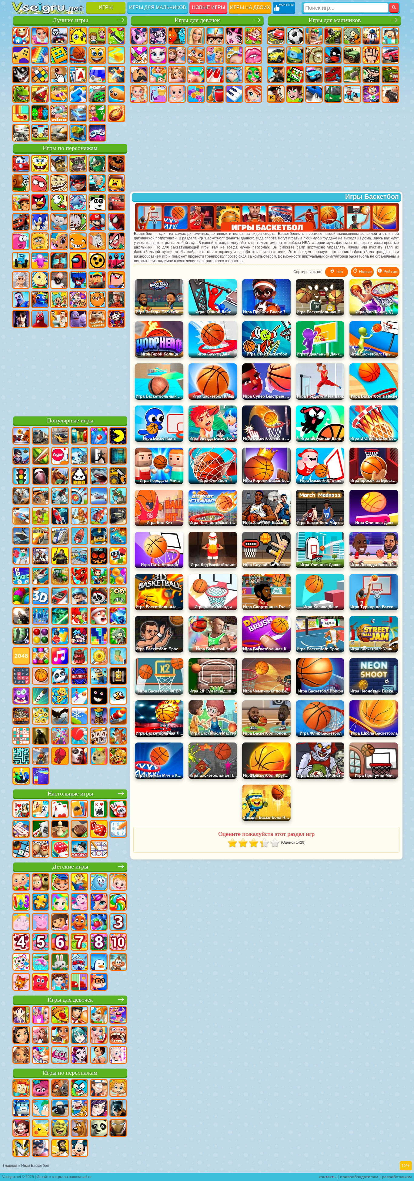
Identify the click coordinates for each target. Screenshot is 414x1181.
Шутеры (352, 94)
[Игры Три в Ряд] (118, 616)
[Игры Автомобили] (60, 436)
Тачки (116, 202)
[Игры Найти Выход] (118, 456)
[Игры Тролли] (40, 1088)
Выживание (352, 74)
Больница (196, 74)
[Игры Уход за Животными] (40, 1055)
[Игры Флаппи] (118, 696)
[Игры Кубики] (118, 556)
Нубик (116, 280)
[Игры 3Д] (40, 596)
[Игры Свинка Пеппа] (40, 922)
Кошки (196, 55)
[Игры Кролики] (79, 962)
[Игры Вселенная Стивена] (21, 1128)
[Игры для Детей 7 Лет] (79, 942)
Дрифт (314, 94)
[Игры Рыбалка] (40, 576)
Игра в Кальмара (116, 260)
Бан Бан (40, 319)
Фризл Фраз (21, 241)
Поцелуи (253, 55)
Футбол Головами (40, 133)
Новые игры (208, 7)
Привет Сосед (21, 299)
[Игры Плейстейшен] (118, 736)
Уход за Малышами (177, 94)
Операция (234, 74)
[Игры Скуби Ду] (79, 1128)
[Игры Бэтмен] (118, 1108)
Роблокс (97, 280)
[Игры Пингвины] (98, 962)
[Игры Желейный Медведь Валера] (40, 982)
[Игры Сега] (40, 616)
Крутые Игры (78, 113)
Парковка (276, 36)
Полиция (314, 74)
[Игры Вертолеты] (98, 516)
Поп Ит (40, 55)
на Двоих (97, 36)
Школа (97, 113)
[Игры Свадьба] (98, 1035)
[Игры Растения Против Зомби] (118, 636)
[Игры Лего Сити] (98, 536)
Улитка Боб (21, 183)
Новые (21, 36)
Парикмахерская (234, 55)
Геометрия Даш (59, 55)
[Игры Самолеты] (98, 496)
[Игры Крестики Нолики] (98, 849)
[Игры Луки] (79, 496)
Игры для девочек (197, 20)
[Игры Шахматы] (60, 829)
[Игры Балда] (98, 736)
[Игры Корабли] (21, 536)
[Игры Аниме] (79, 1035)
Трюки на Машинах (97, 94)
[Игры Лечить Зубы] (118, 1035)
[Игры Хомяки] (98, 982)
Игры (106, 7)
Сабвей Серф (21, 202)
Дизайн (196, 94)
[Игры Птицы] (60, 716)
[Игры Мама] (98, 1055)
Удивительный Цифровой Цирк (116, 319)
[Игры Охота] (21, 496)
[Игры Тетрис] (98, 636)
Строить (78, 133)
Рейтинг (390, 271)
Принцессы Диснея (139, 94)
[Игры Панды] (60, 676)
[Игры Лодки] (79, 536)
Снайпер (276, 74)
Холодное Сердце (177, 55)
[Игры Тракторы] (60, 576)
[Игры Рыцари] (118, 756)
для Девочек (40, 36)
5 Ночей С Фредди (116, 163)
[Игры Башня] (98, 716)
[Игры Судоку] (118, 829)
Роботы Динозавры (333, 74)
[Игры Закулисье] (40, 736)
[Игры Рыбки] (79, 922)
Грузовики (352, 55)
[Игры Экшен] (21, 436)
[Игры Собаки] (98, 1015)
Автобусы (333, 94)
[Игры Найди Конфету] (118, 902)
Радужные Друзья (40, 299)
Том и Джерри (97, 241)
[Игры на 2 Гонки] (21, 516)
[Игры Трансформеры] (21, 1148)
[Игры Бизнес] (118, 656)
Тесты (215, 36)
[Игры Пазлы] (40, 902)
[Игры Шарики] (118, 576)
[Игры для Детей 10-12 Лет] (118, 942)
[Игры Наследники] (98, 1108)
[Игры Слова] (40, 716)
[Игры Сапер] (21, 849)
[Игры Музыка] (60, 656)
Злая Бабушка (97, 183)
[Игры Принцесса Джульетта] (60, 902)
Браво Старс (97, 260)
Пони (139, 36)
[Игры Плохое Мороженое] (79, 476)
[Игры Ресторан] (79, 1015)
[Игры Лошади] (60, 476)
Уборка (215, 94)
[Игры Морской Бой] (118, 536)
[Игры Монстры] (21, 696)
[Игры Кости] (60, 849)
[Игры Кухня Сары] (21, 1015)
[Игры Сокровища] (40, 656)
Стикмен (333, 55)
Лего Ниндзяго (97, 163)
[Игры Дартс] (21, 716)
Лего (116, 183)
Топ (339, 271)
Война (59, 133)
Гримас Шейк (78, 319)
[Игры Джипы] (40, 496)
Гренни (59, 280)
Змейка (116, 94)
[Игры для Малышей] (21, 882)
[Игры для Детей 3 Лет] (118, 922)
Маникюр (215, 74)
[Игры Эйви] (21, 1055)
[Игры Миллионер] (79, 676)
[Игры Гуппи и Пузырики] (118, 1088)
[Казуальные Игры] (60, 736)
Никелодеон (59, 113)
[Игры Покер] (118, 809)
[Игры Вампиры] (79, 756)
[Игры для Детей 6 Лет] (60, 942)
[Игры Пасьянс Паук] (98, 809)
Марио (97, 222)
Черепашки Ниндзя (295, 55)
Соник (40, 222)
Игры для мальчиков (157, 7)
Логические (40, 74)
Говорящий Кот (78, 163)
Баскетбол (116, 113)
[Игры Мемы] (98, 756)
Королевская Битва (371, 36)
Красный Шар (40, 183)
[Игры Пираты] (98, 596)
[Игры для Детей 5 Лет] (40, 942)
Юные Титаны (116, 241)
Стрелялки (390, 94)
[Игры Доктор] (21, 556)
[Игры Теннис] (79, 736)
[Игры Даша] (60, 922)
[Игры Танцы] (118, 1015)
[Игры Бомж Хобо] (60, 1148)
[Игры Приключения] (40, 516)
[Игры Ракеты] (40, 696)
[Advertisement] (70, 371)
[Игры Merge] (21, 776)
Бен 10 (295, 94)
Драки (371, 55)
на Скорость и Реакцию (78, 94)
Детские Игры (78, 36)
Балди (40, 280)
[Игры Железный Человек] (118, 1128)
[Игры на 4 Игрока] (79, 436)
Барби (196, 36)
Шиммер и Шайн (59, 241)
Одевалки (215, 55)
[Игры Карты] (60, 809)
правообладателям (359, 1176)
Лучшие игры (70, 20)
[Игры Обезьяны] (118, 962)
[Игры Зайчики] (60, 962)
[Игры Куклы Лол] (60, 1055)
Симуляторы (59, 36)
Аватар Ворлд (78, 299)
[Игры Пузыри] (98, 922)
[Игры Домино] (21, 829)
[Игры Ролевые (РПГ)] (21, 456)
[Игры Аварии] (79, 556)
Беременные (158, 74)
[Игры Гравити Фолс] (98, 1088)
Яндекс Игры (21, 55)
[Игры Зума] (21, 596)
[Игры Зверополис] (60, 1088)
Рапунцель (177, 74)
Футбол (295, 36)
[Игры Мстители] (40, 1148)
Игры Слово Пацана (116, 299)
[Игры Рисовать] (21, 962)
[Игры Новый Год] (98, 616)
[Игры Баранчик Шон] (60, 1108)
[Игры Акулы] (98, 476)
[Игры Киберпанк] (60, 556)
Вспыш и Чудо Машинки (21, 222)
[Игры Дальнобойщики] (40, 436)
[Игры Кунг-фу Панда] (98, 1128)
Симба (97, 299)
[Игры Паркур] (60, 496)
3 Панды (97, 202)
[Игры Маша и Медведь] (40, 882)
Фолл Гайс (40, 260)
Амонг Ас (78, 260)
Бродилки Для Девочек (253, 36)
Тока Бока (59, 299)
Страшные (21, 74)
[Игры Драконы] (79, 576)
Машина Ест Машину (390, 74)
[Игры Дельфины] (40, 962)
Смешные (97, 55)
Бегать (371, 94)
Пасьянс (78, 74)
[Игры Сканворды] (21, 736)
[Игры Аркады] (118, 436)
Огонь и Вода (177, 36)
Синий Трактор (21, 260)
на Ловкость (116, 36)
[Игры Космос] (60, 516)
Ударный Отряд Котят (78, 222)
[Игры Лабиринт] (21, 756)
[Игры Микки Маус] (79, 1148)
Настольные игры (70, 793)
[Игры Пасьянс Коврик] (40, 829)
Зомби (352, 36)
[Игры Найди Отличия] (79, 982)
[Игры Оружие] (21, 616)
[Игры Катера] (60, 596)
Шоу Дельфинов (78, 202)
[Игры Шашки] (79, 829)
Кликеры (59, 74)
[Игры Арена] (79, 516)
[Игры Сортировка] (40, 776)
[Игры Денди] (118, 676)
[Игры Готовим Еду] (60, 1035)
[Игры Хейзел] (118, 882)
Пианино (234, 94)
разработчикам (397, 1176)
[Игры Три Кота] (21, 982)
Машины (276, 55)
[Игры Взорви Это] (79, 456)
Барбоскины (59, 222)
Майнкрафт (390, 36)
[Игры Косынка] (79, 809)
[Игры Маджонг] (40, 809)
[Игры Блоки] (60, 636)
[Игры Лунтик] (79, 902)
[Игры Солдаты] (79, 596)
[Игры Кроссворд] (21, 576)
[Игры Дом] (40, 1035)
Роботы (295, 74)
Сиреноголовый (59, 260)
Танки (333, 36)
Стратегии (314, 36)
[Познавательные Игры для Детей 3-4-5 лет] (79, 882)
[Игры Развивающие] (60, 882)
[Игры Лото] (40, 849)
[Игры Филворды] (21, 676)
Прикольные (40, 94)
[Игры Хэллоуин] (98, 556)
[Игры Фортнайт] (40, 556)
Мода (158, 94)
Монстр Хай (234, 36)
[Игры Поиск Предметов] (21, 636)
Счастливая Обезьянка (78, 241)
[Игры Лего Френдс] (21, 1035)
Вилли (21, 163)
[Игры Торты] (79, 656)
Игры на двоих (250, 7)
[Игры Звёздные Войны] (60, 616)
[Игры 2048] (21, 656)
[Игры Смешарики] (98, 882)
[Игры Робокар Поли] (21, 1108)
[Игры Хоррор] (98, 696)
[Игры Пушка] (118, 716)
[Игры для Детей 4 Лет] (21, 942)
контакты (327, 1176)
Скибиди (59, 319)
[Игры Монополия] (79, 849)
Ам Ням (59, 202)
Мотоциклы (314, 55)
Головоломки (21, 113)
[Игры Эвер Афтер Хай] (79, 1055)
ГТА (276, 94)
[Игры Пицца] (60, 1015)
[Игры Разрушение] (98, 656)
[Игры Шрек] (60, 1128)
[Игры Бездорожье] (118, 516)
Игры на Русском (97, 74)
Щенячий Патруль (59, 163)
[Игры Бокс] (60, 756)
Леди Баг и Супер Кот (78, 183)
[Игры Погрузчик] (118, 476)
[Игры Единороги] (98, 902)
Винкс (253, 94)
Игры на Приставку (97, 133)
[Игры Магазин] (40, 1015)
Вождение (21, 133)
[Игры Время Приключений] (79, 1108)
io (116, 55)
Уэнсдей (21, 319)
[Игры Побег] (98, 456)
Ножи (116, 74)
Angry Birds (40, 202)
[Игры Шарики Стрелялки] (98, 436)
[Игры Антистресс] (60, 696)
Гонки (390, 55)
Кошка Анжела (158, 55)
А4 (21, 280)
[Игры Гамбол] (79, 1088)
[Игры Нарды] (98, 829)
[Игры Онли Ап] (40, 756)
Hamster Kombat (97, 319)
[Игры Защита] (118, 496)
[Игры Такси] (40, 536)
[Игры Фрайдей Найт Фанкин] (79, 636)
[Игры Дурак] (21, 809)
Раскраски (139, 55)
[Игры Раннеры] (98, 676)
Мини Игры (59, 94)
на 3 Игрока (40, 113)
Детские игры (70, 866)
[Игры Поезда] (60, 536)
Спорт (78, 55)
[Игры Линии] (40, 636)
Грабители (371, 74)
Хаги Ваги (78, 280)
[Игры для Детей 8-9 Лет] (98, 942)
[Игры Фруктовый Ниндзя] (40, 456)
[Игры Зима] (79, 716)
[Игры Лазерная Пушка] (118, 596)
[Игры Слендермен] (40, 476)
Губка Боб (40, 163)
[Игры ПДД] (21, 476)
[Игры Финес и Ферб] (40, 1108)
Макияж (253, 74)
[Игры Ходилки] (79, 696)
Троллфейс (59, 183)
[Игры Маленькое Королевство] (21, 922)
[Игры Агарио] (60, 456)
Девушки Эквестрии (158, 36)
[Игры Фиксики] (21, 1088)
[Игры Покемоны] (40, 1128)
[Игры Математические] (21, 902)
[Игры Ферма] (79, 616)
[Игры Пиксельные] (98, 576)
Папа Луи (139, 74)
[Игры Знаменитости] (118, 1055)
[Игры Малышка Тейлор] (60, 982)
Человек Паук (116, 222)
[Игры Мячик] (40, 676)
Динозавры (21, 94)
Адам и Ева (40, 241)
